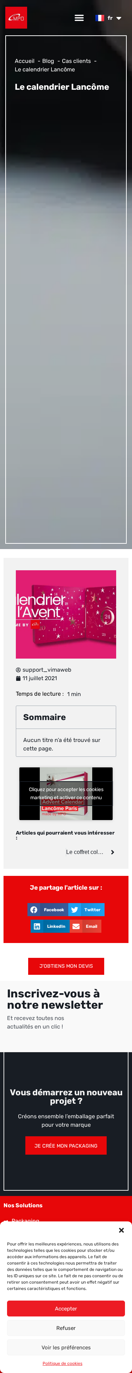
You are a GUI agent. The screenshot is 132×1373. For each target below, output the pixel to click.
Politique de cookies (62, 1363)
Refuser (66, 1328)
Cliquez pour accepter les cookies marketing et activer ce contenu (66, 793)
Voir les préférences (66, 1347)
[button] (121, 1230)
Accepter (66, 1309)
